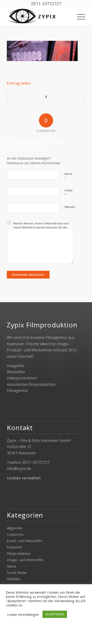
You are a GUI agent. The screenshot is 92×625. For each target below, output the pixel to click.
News (11, 566)
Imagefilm (15, 365)
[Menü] (78, 16)
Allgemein (14, 528)
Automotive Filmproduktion (31, 384)
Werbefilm (16, 371)
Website (70, 207)
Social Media (17, 572)
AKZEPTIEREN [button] (54, 614)
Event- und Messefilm (24, 540)
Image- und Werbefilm (25, 559)
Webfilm (13, 578)
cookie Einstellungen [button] (23, 614)
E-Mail (68, 193)
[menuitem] (78, 16)
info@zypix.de (19, 468)
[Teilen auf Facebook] (46, 96)
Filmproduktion (19, 553)
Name (68, 176)
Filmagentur (17, 390)
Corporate (15, 534)
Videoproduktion (22, 378)
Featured (14, 547)
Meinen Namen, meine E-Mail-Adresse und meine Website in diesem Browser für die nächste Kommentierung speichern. (41, 227)
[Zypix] (38, 16)
